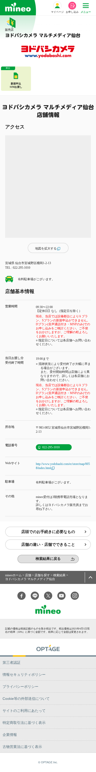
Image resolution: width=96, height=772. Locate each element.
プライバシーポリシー (20, 686)
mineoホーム (13, 575)
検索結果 (59, 575)
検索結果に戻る (48, 559)
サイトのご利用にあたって (24, 711)
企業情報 (10, 735)
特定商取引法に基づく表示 (24, 723)
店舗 (28, 575)
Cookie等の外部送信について (26, 699)
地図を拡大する (46, 248)
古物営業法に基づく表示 (22, 747)
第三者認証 (11, 662)
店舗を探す (42, 575)
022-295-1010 (51, 447)
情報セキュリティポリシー (24, 674)
